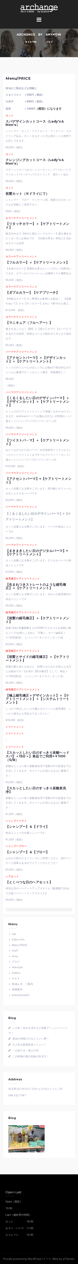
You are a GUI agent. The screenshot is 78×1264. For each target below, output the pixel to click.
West (55, 1258)
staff (15, 950)
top (14, 933)
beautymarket (20, 995)
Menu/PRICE (19, 945)
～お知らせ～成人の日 (25, 1050)
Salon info (18, 939)
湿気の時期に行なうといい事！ (30, 1038)
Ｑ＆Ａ (16, 978)
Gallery (16, 972)
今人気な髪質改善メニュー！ (29, 1044)
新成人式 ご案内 (22, 984)
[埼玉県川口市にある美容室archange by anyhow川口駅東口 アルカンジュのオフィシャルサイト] (39, 8)
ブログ (49, 42)
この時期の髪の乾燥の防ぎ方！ (30, 1056)
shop (15, 956)
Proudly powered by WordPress (22, 1258)
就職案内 (17, 989)
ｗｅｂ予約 (31, 42)
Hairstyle (17, 967)
